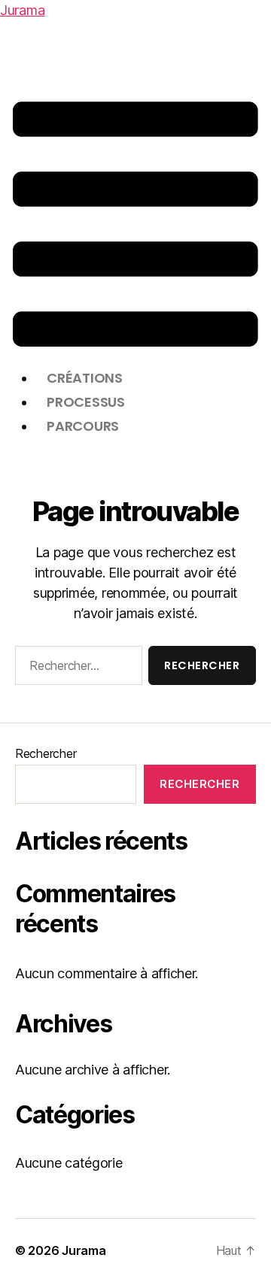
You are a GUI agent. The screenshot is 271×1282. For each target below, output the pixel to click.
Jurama (22, 10)
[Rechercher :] (75, 668)
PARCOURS (83, 426)
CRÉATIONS (85, 377)
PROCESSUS (86, 401)
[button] (135, 224)
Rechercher (45, 753)
